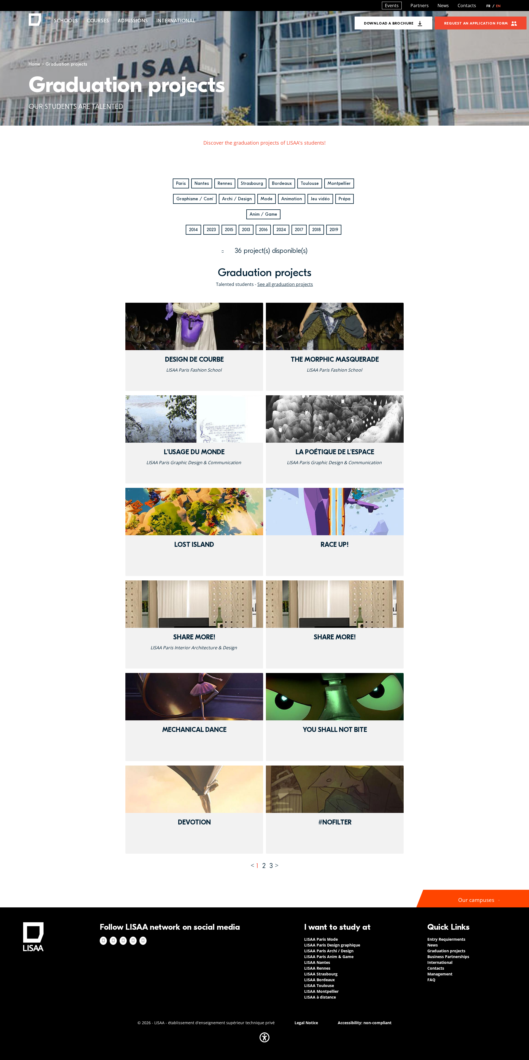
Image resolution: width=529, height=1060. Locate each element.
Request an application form (476, 23)
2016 (263, 229)
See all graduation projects (285, 284)
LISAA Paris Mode (321, 939)
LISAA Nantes (317, 962)
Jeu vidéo (320, 198)
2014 (193, 229)
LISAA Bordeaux (319, 979)
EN (498, 6)
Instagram (113, 941)
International (175, 21)
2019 (334, 229)
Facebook (103, 941)
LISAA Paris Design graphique (332, 945)
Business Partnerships (448, 956)
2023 (211, 229)
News (443, 5)
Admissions (133, 21)
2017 (299, 229)
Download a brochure (389, 23)
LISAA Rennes (317, 968)
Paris (181, 183)
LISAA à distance (320, 997)
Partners (420, 5)
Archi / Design (237, 198)
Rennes (225, 183)
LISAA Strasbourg (321, 974)
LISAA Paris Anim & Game (328, 956)
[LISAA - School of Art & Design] (33, 936)
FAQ (431, 979)
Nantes (202, 183)
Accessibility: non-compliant (365, 1022)
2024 (281, 229)
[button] (264, 1037)
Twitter (133, 941)
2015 (229, 229)
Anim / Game (263, 214)
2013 (246, 229)
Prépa (344, 198)
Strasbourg (252, 183)
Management (439, 974)
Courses (98, 21)
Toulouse (310, 183)
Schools (66, 21)
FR (490, 6)
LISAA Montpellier (321, 991)
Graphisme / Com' (194, 198)
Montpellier (339, 183)
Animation (291, 198)
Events (392, 5)
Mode (266, 198)
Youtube (143, 941)
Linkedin (123, 941)
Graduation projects (446, 950)
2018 (316, 229)
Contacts (467, 5)
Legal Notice (306, 1022)
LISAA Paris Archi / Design (328, 950)
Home (34, 64)
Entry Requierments (446, 939)
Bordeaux (282, 183)
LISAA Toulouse (319, 985)
